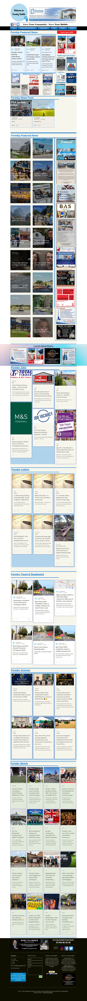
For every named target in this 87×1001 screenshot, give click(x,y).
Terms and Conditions (48, 992)
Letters (15, 493)
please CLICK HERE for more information (18, 979)
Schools (15, 690)
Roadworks (37, 574)
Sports (13, 121)
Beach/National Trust (47, 52)
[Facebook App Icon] (12, 24)
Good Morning (37, 121)
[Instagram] (15, 24)
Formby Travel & (21, 574)
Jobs (13, 382)
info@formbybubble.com (68, 966)
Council (36, 733)
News (28, 52)
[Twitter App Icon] (18, 24)
